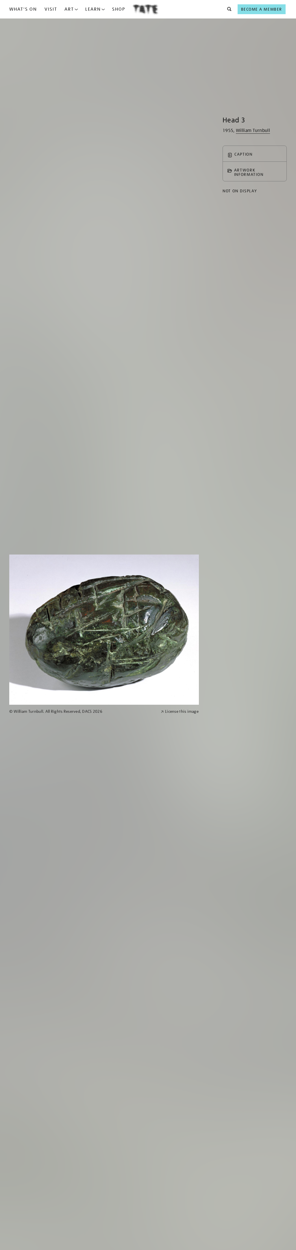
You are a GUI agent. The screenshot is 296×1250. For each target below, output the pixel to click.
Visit (51, 9)
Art (69, 9)
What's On (23, 9)
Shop (118, 9)
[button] (227, 9)
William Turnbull (253, 130)
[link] (82, 711)
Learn (93, 9)
